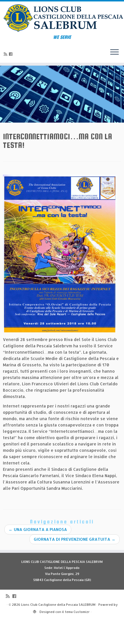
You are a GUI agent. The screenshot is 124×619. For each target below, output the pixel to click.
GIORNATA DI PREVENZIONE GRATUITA (74, 539)
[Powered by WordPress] (35, 611)
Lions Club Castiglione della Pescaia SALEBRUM (58, 605)
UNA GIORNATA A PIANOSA (38, 529)
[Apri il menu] (114, 52)
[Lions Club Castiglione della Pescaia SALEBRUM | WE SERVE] (62, 18)
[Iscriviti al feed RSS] (6, 54)
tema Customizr (77, 612)
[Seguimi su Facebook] (11, 54)
